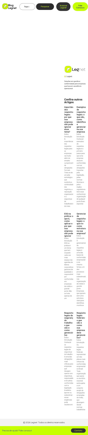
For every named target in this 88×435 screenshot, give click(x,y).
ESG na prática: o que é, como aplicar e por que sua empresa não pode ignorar (68, 225)
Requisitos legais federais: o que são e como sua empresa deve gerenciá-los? (82, 325)
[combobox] (27, 6)
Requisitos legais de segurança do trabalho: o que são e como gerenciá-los (69, 324)
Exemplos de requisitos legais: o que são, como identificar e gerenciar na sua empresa (81, 119)
